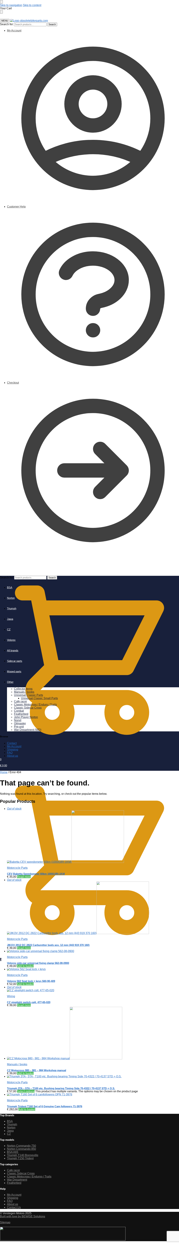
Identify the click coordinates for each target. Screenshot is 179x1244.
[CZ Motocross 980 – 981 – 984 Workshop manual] (93, 1033)
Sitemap (5, 1222)
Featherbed (14, 1182)
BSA (10, 1121)
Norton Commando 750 (21, 1145)
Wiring (11, 996)
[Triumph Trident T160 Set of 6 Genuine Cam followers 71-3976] (93, 1094)
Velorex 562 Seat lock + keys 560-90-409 (31, 981)
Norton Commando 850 (21, 1148)
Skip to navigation (11, 5)
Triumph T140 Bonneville (22, 1155)
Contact (12, 743)
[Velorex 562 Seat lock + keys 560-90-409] (93, 969)
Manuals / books (17, 1064)
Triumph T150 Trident (20, 1158)
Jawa (10, 1130)
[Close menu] (1, 2)
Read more (24, 876)
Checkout (13, 382)
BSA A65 (12, 1152)
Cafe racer (13, 1170)
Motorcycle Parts (17, 867)
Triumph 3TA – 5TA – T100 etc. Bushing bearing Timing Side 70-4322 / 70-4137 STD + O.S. (61, 1088)
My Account (14, 30)
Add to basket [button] (25, 966)
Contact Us (14, 1207)
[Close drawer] (1, 12)
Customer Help (16, 206)
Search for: (6, 24)
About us (12, 755)
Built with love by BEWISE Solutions (22, 1216)
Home (4, 772)
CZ (9, 1133)
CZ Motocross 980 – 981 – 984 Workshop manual (36, 1070)
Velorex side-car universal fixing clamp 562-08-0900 (38, 963)
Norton (11, 1127)
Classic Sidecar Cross (21, 1173)
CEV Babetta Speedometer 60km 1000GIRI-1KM (36, 873)
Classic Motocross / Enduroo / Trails (29, 1176)
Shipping (12, 749)
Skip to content (32, 5)
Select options (26, 1091)
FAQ (10, 752)
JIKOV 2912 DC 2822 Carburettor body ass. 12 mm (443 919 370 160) (48, 945)
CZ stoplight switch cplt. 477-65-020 (28, 1002)
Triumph (12, 1124)
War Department (17, 1179)
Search (52, 24)
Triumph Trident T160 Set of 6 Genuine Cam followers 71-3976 (44, 1106)
